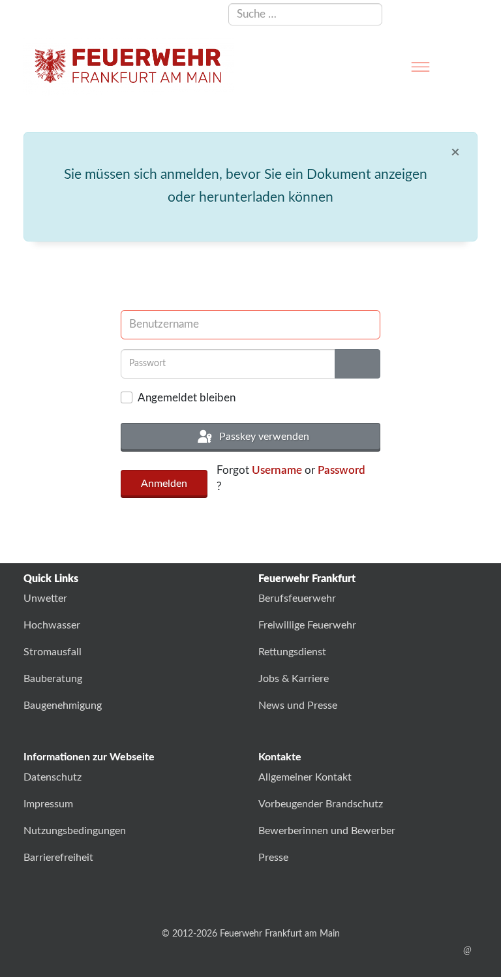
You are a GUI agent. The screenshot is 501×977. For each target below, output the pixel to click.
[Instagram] (427, 950)
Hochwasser (51, 625)
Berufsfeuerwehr (297, 598)
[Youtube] (447, 950)
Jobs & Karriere (293, 679)
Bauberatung (52, 679)
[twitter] (406, 950)
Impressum (48, 804)
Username (277, 470)
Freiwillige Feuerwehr (307, 625)
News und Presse (297, 705)
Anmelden (164, 483)
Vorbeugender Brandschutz (320, 804)
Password (341, 470)
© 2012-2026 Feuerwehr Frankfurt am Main (251, 933)
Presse (273, 857)
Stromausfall (52, 652)
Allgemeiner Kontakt (305, 777)
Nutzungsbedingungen (74, 831)
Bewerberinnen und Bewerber (326, 831)
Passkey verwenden (263, 436)
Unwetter (45, 598)
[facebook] (386, 950)
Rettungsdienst (292, 652)
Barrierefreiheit (58, 857)
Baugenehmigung (62, 705)
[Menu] (420, 66)
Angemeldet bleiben (186, 397)
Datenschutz (52, 777)
